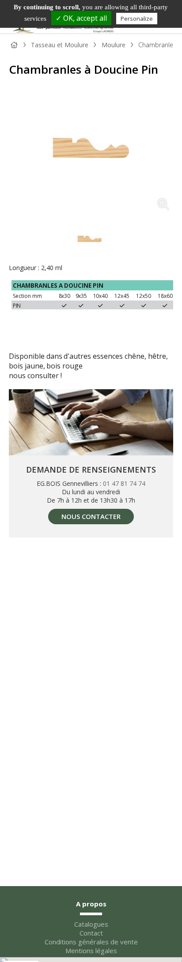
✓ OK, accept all (81, 18)
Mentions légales (91, 950)
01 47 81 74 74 (124, 483)
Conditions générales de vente (91, 941)
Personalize (137, 19)
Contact (91, 932)
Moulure (113, 45)
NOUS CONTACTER (91, 516)
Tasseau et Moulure (59, 45)
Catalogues (91, 924)
